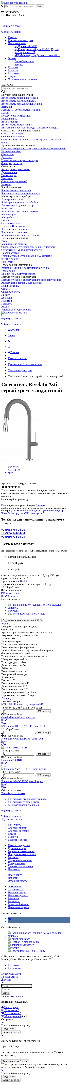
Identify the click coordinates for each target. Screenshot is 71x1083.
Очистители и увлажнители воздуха (21, 249)
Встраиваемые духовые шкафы (18, 100)
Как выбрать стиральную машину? (27, 799)
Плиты (5, 112)
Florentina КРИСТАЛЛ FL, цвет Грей (22, 738)
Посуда (5, 220)
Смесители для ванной (14, 181)
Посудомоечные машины (15, 115)
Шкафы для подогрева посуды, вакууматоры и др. (29, 127)
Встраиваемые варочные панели (19, 97)
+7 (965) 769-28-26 (13, 529)
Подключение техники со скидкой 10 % (22, 620)
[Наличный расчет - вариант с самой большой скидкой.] (39, 607)
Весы (4, 241)
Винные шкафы (10, 121)
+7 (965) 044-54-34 (13, 533)
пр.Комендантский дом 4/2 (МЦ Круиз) (37, 49)
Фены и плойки (10, 258)
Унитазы (6, 184)
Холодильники (9, 118)
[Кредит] (13, 610)
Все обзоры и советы (13, 793)
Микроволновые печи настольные (20, 235)
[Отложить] (4, 723)
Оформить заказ (11, 1032)
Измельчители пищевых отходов (19, 160)
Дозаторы (6, 157)
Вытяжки (6, 106)
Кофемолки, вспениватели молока (20, 193)
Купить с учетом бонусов (15, 1061)
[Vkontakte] (9, 918)
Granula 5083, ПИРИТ (13, 760)
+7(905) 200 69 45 (11, 26)
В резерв (13, 569)
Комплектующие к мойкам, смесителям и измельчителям (33, 148)
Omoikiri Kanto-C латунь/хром (18, 717)
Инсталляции (9, 175)
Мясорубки (7, 217)
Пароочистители (10, 252)
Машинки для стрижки (14, 244)
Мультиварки (8, 214)
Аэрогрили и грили (12, 199)
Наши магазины (17, 43)
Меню (11, 335)
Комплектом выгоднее (20, 40)
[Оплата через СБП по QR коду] (26, 613)
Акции (12, 76)
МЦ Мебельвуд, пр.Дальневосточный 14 (37, 55)
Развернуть (7, 698)
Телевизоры (8, 270)
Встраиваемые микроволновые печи (22, 103)
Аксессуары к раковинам (15, 169)
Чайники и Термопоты (14, 232)
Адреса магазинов (11, 819)
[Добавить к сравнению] (4, 720)
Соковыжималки (10, 223)
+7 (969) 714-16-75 (13, 536)
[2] (6, 487)
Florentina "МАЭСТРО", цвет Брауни (22, 781)
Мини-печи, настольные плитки (19, 211)
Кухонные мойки (11, 151)
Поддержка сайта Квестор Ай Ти (11, 975)
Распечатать (8, 623)
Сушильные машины (13, 136)
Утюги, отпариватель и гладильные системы (26, 255)
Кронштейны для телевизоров (18, 273)
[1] (3, 487)
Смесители (7, 154)
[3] (9, 487)
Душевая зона (9, 172)
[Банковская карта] (19, 938)
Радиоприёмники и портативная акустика (25, 267)
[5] (15, 487)
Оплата (12, 58)
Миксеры (6, 208)
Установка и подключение (22, 79)
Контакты (13, 73)
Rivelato (40, 505)
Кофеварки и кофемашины (16, 190)
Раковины (7, 178)
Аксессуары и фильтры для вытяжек (21, 282)
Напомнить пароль (12, 996)
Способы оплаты (24, 61)
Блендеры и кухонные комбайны (19, 202)
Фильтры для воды (11, 163)
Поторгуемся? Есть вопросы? (27, 513)
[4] (12, 487)
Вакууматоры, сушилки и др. (17, 205)
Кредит (19, 64)
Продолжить (9, 1028)
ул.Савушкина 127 (25, 52)
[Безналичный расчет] (21, 944)
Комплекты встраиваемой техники (21, 109)
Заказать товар (12, 593)
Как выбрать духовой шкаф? (24, 802)
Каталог (12, 37)
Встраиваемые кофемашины (17, 124)
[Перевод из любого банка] (23, 941)
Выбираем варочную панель (24, 805)
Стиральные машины (13, 133)
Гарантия (13, 70)
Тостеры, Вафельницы (14, 226)
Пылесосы (7, 261)
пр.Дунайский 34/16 (26, 46)
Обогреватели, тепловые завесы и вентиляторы (28, 247)
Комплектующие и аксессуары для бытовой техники (31, 279)
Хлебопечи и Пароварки (15, 229)
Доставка (13, 67)
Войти (6, 993)
